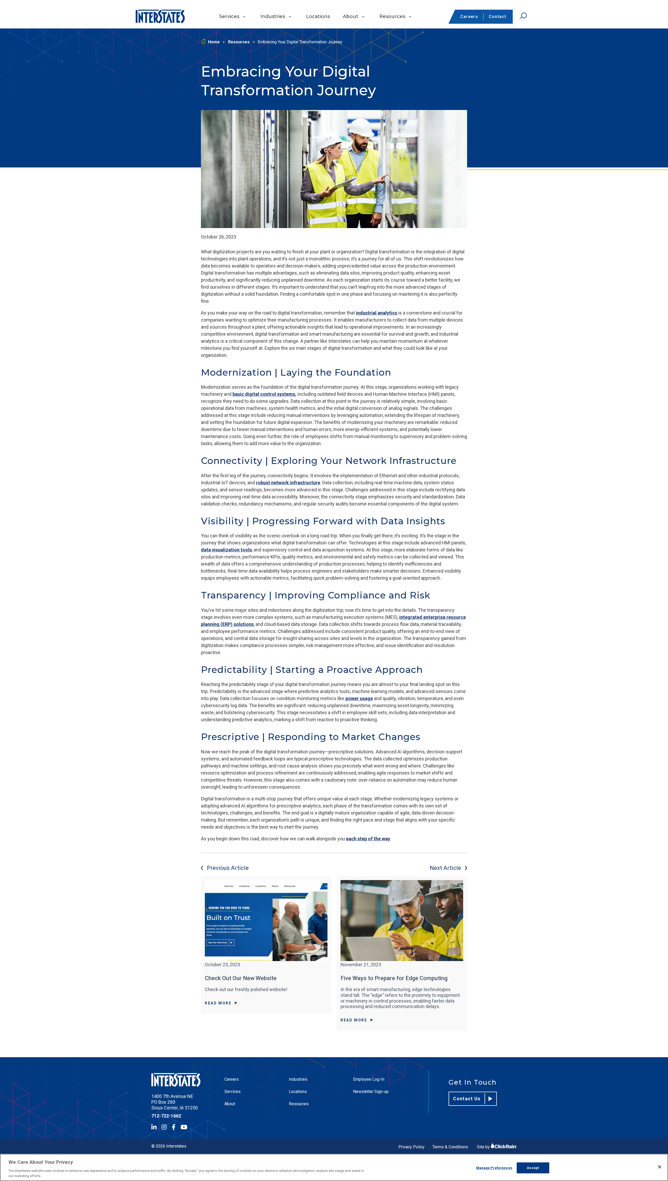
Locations (318, 16)
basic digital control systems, (264, 394)
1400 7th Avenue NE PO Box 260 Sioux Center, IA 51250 (174, 1101)
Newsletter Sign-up (371, 1091)
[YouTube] (184, 1127)
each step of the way (368, 838)
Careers (469, 16)
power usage (359, 698)
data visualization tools (226, 549)
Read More (218, 1003)
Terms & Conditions (450, 1146)
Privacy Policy (411, 1146)
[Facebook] (173, 1127)
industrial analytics (376, 313)
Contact (497, 16)
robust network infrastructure (288, 482)
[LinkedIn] (154, 1127)
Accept (533, 1168)
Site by (484, 1146)
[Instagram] (164, 1127)
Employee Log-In (368, 1079)
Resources (392, 16)
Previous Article (228, 868)
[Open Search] (523, 16)
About (350, 16)
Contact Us (467, 1098)
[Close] (659, 1167)
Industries (272, 16)
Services (229, 16)
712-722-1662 (166, 1116)
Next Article (445, 868)
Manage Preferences (494, 1168)
